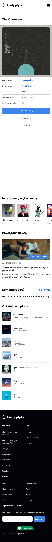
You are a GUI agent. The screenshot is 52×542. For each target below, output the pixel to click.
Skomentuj (44, 290)
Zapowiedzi (7, 454)
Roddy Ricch (18, 328)
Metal (28, 495)
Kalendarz (6, 460)
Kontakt (29, 432)
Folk (4, 500)
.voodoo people (24, 368)
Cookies (29, 443)
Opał (15, 354)
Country (29, 500)
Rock (28, 489)
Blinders (34, 368)
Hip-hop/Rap (31, 483)
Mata (15, 381)
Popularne (6, 471)
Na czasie (6, 465)
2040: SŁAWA (18, 384)
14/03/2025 (27, 86)
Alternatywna (7, 489)
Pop (3, 483)
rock (24, 92)
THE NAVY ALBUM (20, 331)
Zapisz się (39, 519)
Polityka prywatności (34, 438)
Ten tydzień (6, 449)
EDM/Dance (7, 495)
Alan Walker (18, 315)
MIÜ (14, 341)
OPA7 (15, 370)
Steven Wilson (28, 80)
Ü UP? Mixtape (19, 344)
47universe (17, 397)
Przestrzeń (17, 357)
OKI (14, 394)
